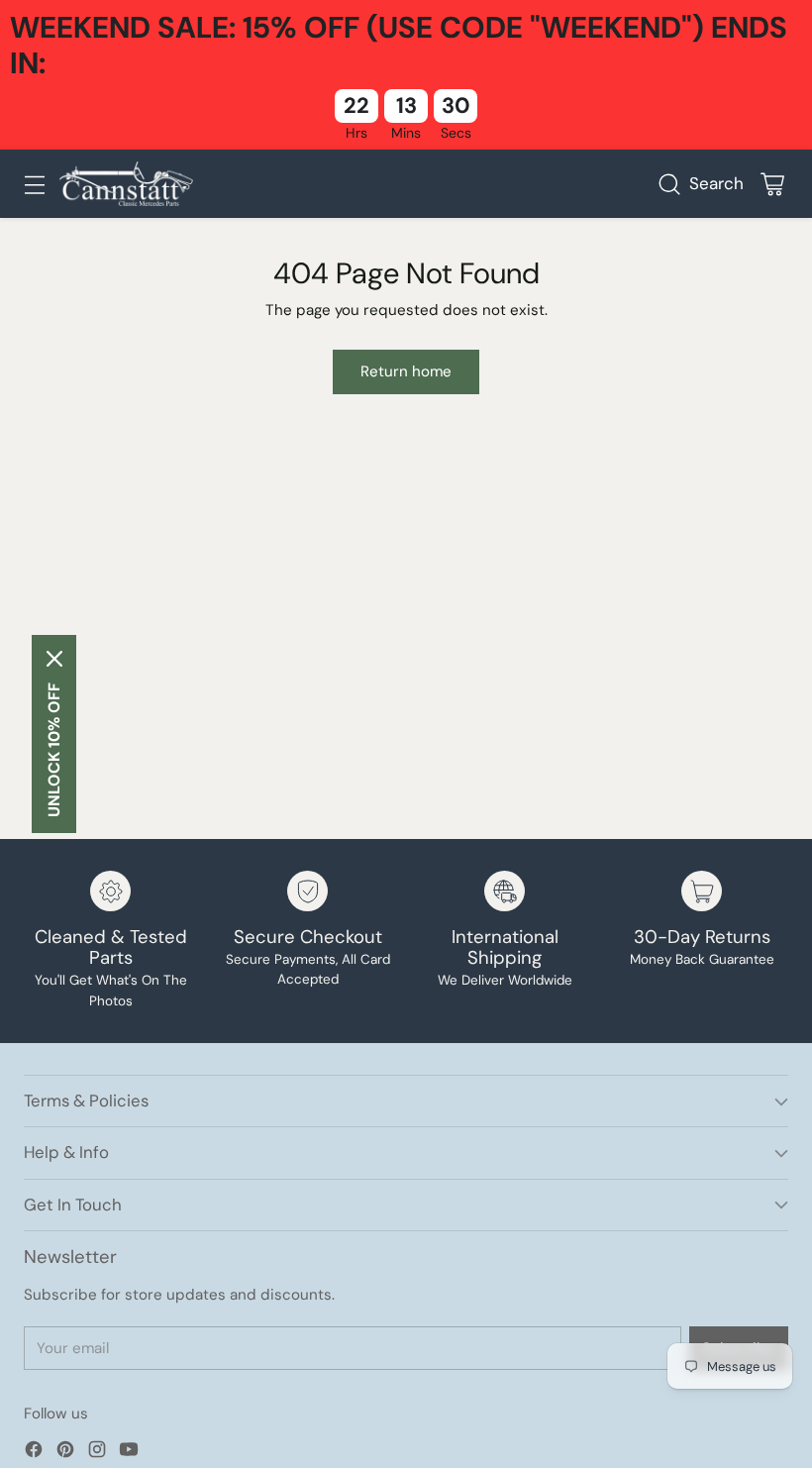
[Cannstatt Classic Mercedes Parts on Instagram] (97, 1452)
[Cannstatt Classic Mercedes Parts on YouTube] (129, 1452)
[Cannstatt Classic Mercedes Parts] (126, 184)
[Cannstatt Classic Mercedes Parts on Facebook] (34, 1452)
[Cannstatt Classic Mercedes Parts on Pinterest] (65, 1452)
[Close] (54, 659)
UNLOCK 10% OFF (54, 749)
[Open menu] (34, 183)
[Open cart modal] (772, 183)
